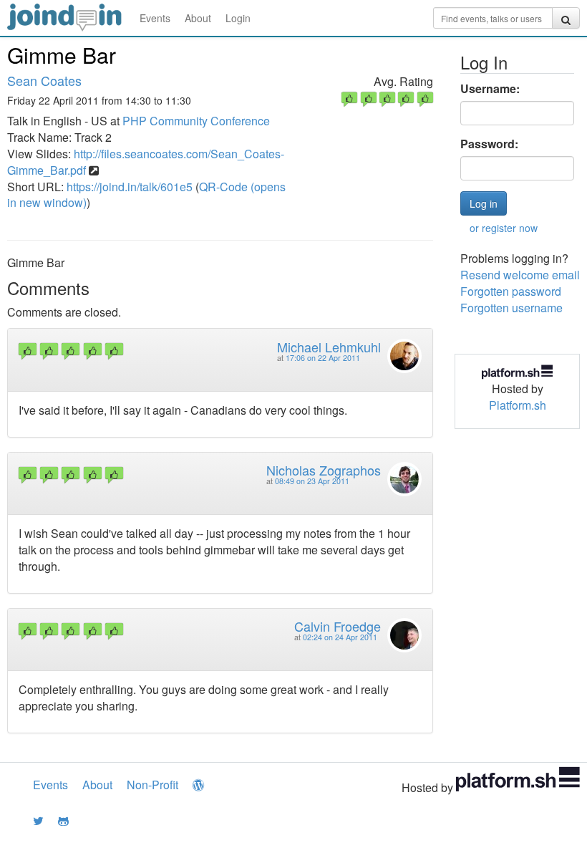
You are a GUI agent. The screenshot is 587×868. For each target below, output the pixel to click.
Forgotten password (510, 291)
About (198, 18)
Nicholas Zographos (323, 469)
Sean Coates (44, 80)
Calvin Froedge (337, 626)
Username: (490, 89)
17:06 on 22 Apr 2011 (323, 357)
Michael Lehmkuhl (329, 346)
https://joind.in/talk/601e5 (130, 186)
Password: (489, 144)
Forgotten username (511, 307)
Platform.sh (517, 405)
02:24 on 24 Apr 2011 (340, 637)
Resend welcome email (520, 274)
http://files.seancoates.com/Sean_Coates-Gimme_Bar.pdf (145, 161)
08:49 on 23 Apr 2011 (312, 481)
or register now (504, 228)
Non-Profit (152, 784)
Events (155, 18)
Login (238, 18)
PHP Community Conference (196, 120)
